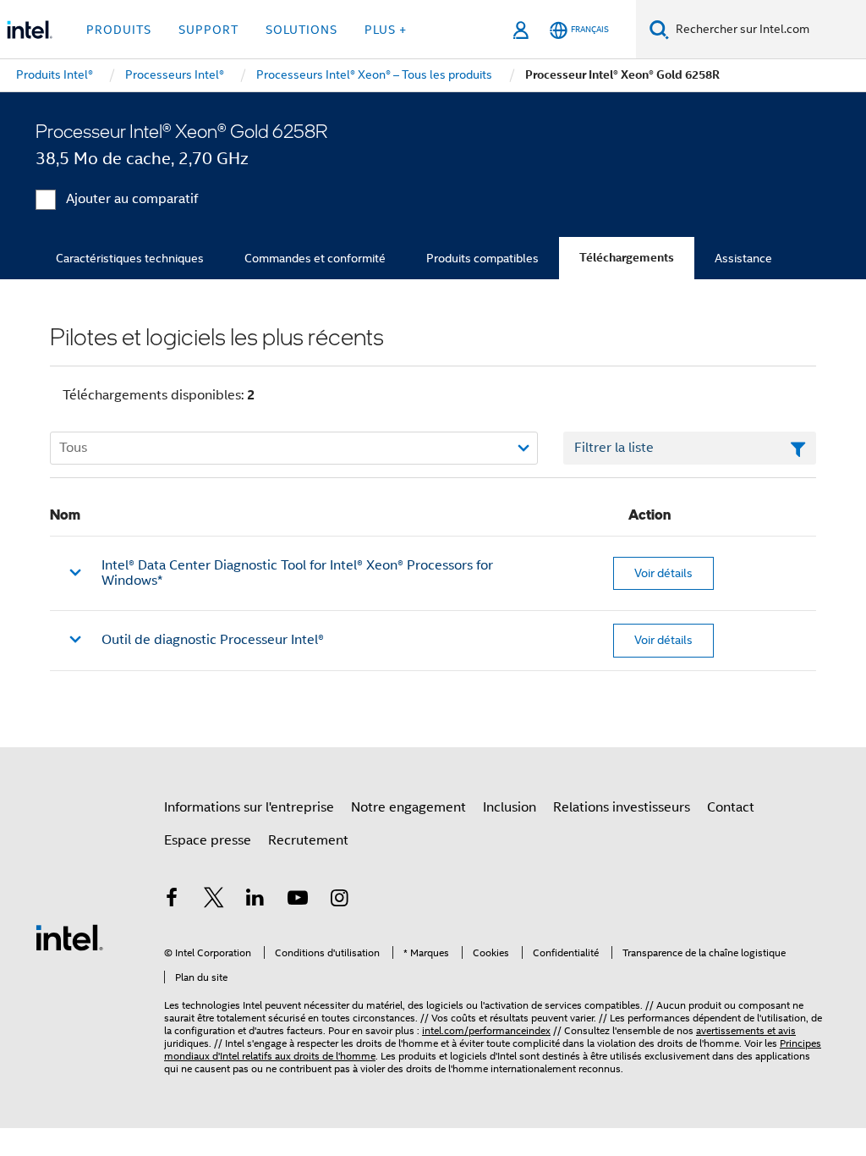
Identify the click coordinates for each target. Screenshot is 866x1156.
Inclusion (509, 807)
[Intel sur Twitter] (214, 900)
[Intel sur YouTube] (297, 900)
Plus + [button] (385, 29)
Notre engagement (408, 807)
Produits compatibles (482, 258)
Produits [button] (118, 29)
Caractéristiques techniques (130, 258)
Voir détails (663, 573)
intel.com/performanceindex (486, 1030)
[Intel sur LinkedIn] (255, 900)
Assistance (743, 258)
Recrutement (308, 840)
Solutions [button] (301, 29)
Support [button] (208, 29)
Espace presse (207, 840)
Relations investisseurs (621, 807)
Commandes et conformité (315, 258)
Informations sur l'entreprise (249, 807)
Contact (730, 807)
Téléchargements (626, 258)
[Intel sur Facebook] (171, 900)
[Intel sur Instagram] (339, 900)
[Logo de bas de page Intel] (69, 936)
